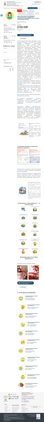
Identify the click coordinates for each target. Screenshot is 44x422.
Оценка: (5, 59)
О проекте (6, 406)
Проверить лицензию (19, 156)
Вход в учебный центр (15, 408)
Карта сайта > (35, 406)
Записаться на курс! (25, 35)
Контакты (20, 8)
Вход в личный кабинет (15, 407)
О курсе (19, 10)
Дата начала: (20, 29)
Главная (5, 8)
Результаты (31, 10)
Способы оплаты (5, 397)
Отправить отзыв (7, 62)
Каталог (8, 8)
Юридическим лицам (25, 408)
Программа (25, 10)
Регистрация (32, 8)
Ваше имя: (5, 48)
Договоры (23, 407)
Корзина (12, 8)
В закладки (23, 38)
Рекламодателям (24, 409)
